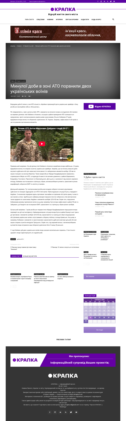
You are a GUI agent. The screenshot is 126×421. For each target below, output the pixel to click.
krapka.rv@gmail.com (72, 405)
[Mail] (104, 1)
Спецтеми (40, 19)
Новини (50, 19)
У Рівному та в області (90, 174)
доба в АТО (20, 239)
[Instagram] (101, 1)
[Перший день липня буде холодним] (89, 214)
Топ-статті (29, 19)
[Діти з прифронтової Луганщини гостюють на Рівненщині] (91, 248)
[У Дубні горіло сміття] (100, 163)
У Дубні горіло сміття (94, 177)
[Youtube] (114, 1)
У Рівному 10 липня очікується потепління (65, 247)
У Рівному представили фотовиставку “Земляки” (23, 248)
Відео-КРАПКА (102, 106)
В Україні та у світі (21, 81)
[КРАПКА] (63, 9)
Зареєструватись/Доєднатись (37, 1)
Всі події (99, 330)
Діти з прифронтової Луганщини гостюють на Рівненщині (90, 256)
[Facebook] (97, 1)
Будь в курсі (96, 19)
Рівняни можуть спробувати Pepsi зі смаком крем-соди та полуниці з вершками (21, 278)
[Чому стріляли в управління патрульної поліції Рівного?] (89, 204)
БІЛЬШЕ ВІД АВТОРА (30, 256)
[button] (113, 19)
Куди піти (85, 19)
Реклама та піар (64, 339)
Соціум (86, 252)
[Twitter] (110, 1)
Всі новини (90, 276)
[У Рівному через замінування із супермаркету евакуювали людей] (108, 248)
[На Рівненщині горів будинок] (91, 228)
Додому (12, 46)
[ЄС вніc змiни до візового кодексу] (68, 267)
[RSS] (107, 1)
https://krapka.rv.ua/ (76, 394)
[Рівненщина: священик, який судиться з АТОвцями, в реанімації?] (108, 228)
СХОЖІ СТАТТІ (16, 256)
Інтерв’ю (59, 19)
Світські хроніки (71, 19)
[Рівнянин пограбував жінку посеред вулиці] (89, 195)
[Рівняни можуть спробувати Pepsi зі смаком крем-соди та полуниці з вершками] (21, 267)
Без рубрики (104, 232)
